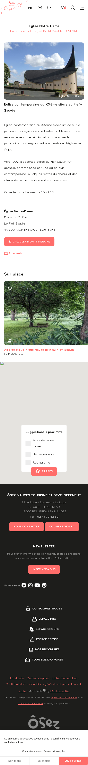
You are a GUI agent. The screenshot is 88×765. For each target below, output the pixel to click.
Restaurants (41, 462)
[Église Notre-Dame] (44, 71)
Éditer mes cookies (64, 678)
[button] (8, 313)
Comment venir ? (61, 526)
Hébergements (43, 454)
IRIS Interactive (60, 691)
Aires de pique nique (43, 443)
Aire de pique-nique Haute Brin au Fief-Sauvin (39, 349)
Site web (15, 253)
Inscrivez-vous (44, 569)
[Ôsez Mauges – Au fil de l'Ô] (14, 7)
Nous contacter (26, 526)
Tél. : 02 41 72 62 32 (44, 516)
